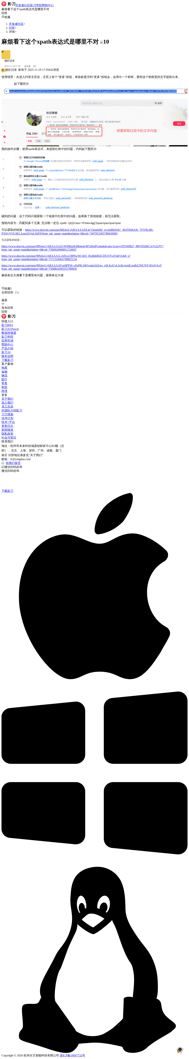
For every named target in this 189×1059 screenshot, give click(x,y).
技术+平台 (8, 422)
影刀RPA (7, 325)
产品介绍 (7, 348)
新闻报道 (7, 429)
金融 (4, 371)
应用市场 (7, 340)
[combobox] (18, 296)
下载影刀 (7, 360)
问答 (12, 27)
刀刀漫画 (7, 414)
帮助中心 (7, 344)
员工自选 (7, 406)
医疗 (4, 379)
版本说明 (7, 356)
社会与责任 (8, 437)
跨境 (4, 391)
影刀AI (6, 352)
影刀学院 (7, 336)
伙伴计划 (7, 418)
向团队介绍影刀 (11, 410)
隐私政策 (7, 433)
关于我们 (7, 398)
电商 (4, 367)
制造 (4, 387)
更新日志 (7, 425)
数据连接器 (8, 332)
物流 (4, 375)
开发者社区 (16, 23)
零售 (4, 383)
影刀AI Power (10, 329)
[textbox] (94, 179)
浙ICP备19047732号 (72, 1055)
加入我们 (7, 402)
